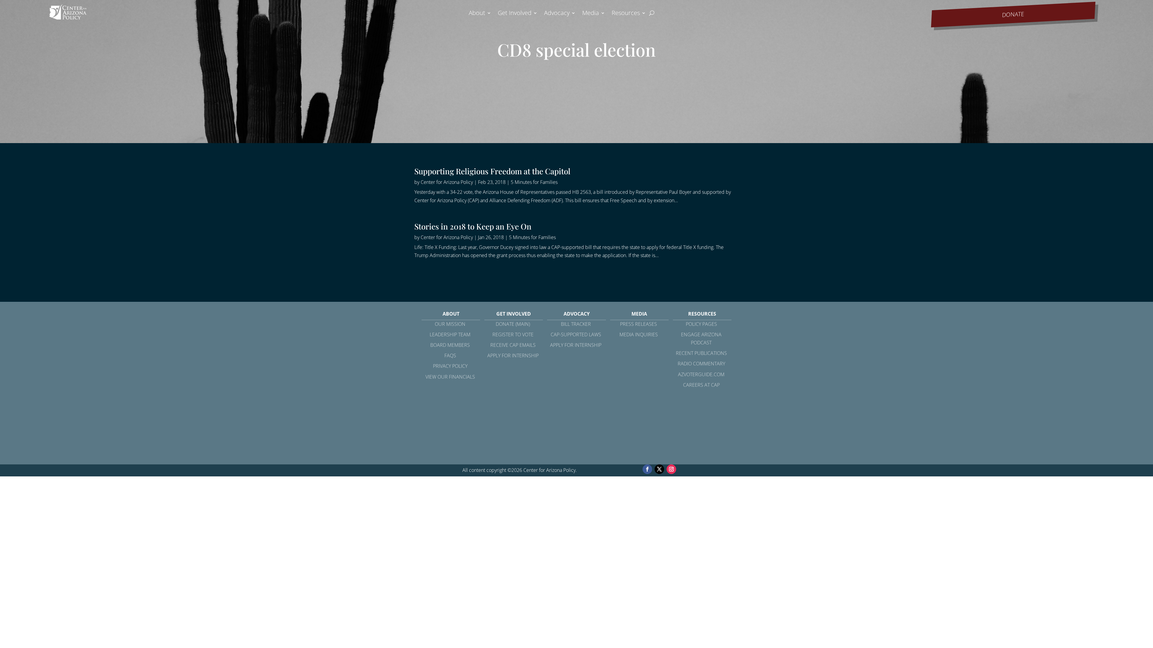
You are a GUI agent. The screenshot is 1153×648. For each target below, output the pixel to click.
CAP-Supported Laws (576, 334)
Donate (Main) (513, 324)
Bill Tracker (576, 324)
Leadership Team (450, 334)
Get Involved (514, 14)
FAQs (450, 355)
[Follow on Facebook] (647, 469)
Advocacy (557, 14)
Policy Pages (701, 324)
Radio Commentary (701, 363)
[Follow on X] (659, 469)
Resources (626, 14)
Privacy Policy (450, 366)
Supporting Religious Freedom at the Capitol (492, 171)
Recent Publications (701, 353)
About (477, 14)
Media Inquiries (638, 334)
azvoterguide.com (701, 374)
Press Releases (638, 324)
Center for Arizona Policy (447, 182)
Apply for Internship (513, 355)
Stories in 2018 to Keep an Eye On (472, 226)
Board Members (450, 345)
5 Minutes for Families (534, 182)
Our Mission (450, 324)
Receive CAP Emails (513, 345)
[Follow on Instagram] (671, 469)
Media (590, 14)
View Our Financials (450, 377)
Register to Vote (513, 334)
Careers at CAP (701, 385)
